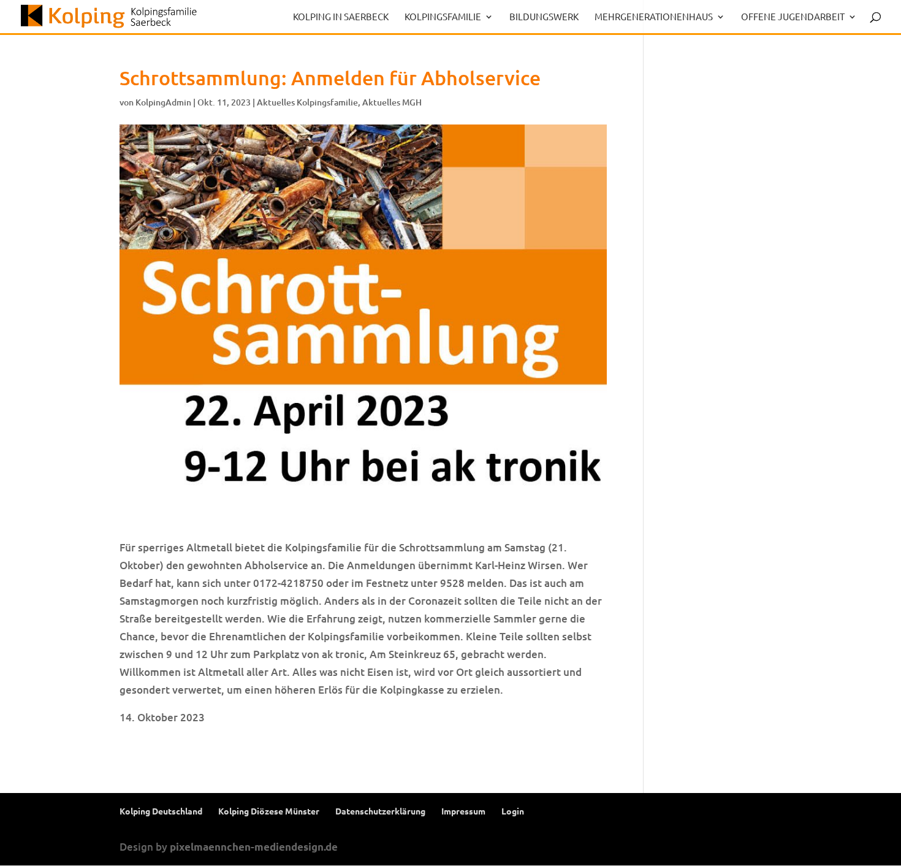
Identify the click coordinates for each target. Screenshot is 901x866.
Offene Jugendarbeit (793, 17)
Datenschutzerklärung (380, 810)
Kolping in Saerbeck (341, 17)
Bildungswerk (544, 17)
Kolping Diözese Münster (268, 810)
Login (512, 810)
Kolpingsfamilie (443, 17)
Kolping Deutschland (161, 810)
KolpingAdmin (163, 102)
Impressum (463, 810)
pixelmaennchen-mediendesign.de (254, 846)
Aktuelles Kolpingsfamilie (307, 102)
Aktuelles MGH (392, 102)
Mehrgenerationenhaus (654, 17)
